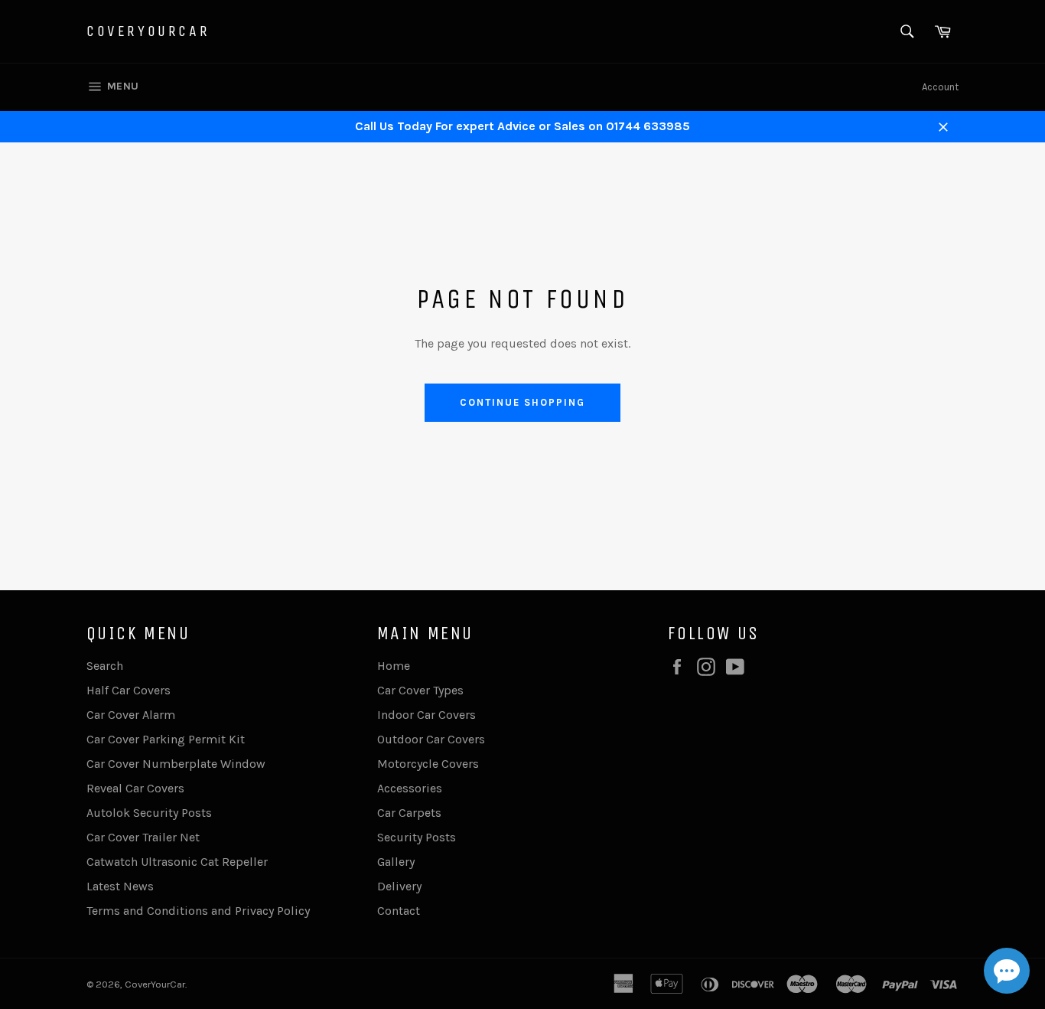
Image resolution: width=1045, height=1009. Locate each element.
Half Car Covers (128, 690)
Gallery (396, 861)
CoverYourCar (148, 31)
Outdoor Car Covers (431, 739)
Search (104, 665)
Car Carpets (409, 812)
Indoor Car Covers (426, 714)
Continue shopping (522, 402)
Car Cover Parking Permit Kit (165, 739)
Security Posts (416, 837)
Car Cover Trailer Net (143, 837)
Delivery (399, 886)
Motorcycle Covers (428, 763)
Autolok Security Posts (149, 812)
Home (393, 665)
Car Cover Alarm (130, 714)
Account (940, 87)
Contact (398, 910)
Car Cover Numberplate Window (175, 763)
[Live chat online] (1007, 971)
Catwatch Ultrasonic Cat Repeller (177, 861)
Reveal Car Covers (135, 788)
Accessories (409, 788)
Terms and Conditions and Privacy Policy (198, 910)
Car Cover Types (420, 690)
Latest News (120, 886)
